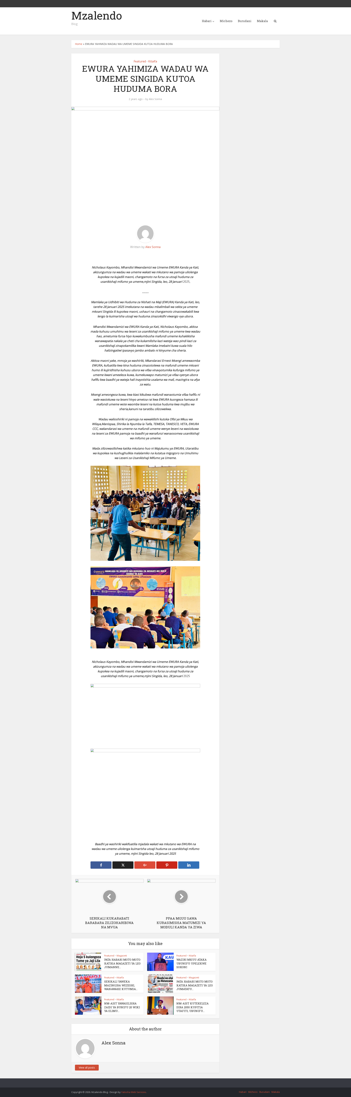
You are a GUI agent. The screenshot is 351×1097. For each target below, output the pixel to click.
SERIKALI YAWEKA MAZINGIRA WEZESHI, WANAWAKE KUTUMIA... (120, 985)
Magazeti (122, 955)
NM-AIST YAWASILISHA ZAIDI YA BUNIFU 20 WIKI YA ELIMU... (122, 1007)
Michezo (226, 21)
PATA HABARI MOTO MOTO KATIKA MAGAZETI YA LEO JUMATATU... (194, 985)
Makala (262, 21)
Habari (207, 21)
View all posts (87, 1067)
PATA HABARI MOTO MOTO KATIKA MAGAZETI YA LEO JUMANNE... (122, 963)
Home (78, 44)
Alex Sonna (155, 99)
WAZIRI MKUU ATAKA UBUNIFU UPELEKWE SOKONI (191, 963)
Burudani (244, 21)
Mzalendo (96, 15)
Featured (140, 61)
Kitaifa (152, 61)
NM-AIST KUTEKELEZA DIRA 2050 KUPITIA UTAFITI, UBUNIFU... (192, 1007)
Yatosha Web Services (133, 1092)
